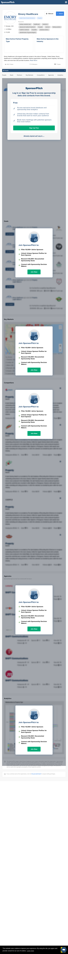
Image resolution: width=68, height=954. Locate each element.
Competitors (41, 75)
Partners (19, 75)
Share (61, 14)
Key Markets (29, 75)
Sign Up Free (34, 128)
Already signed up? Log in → (34, 136)
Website (50, 14)
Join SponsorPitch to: (29, 245)
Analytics (60, 75)
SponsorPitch (8, 2)
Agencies (51, 75)
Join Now (34, 272)
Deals (11, 75)
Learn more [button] (30, 951)
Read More (33, 60)
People (4, 75)
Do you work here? (36, 774)
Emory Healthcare (28, 14)
